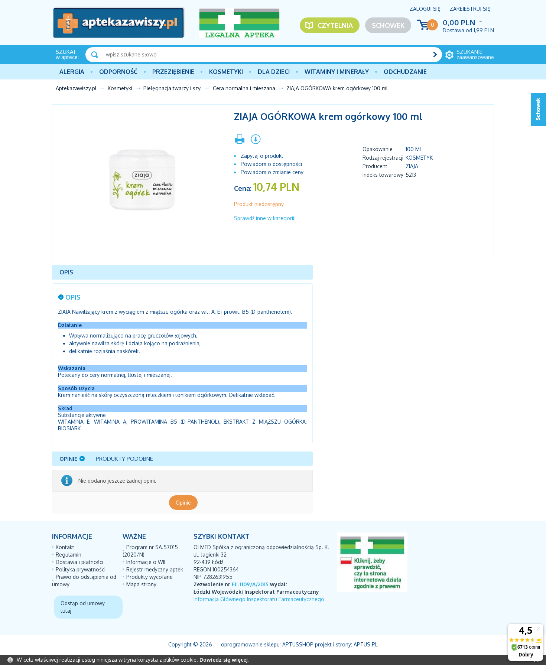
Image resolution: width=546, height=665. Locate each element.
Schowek (388, 25)
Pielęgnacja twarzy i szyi (172, 88)
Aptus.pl (366, 644)
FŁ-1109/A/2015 (250, 584)
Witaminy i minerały (337, 71)
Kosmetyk (419, 157)
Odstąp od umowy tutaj (83, 607)
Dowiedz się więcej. (223, 659)
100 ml (414, 149)
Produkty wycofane (149, 577)
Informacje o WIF (146, 562)
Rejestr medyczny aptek (154, 569)
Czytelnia (335, 25)
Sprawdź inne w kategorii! (265, 218)
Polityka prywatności (80, 569)
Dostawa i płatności (79, 562)
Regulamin (68, 554)
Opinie (183, 502)
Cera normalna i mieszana (244, 88)
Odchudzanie (405, 71)
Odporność (118, 71)
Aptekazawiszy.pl (76, 88)
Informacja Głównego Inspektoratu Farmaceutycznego (259, 599)
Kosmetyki (226, 71)
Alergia (71, 71)
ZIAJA (412, 166)
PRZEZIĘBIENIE (173, 71)
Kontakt (65, 547)
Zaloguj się (425, 9)
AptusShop (297, 644)
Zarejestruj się (470, 9)
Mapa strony (141, 584)
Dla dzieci (274, 71)
